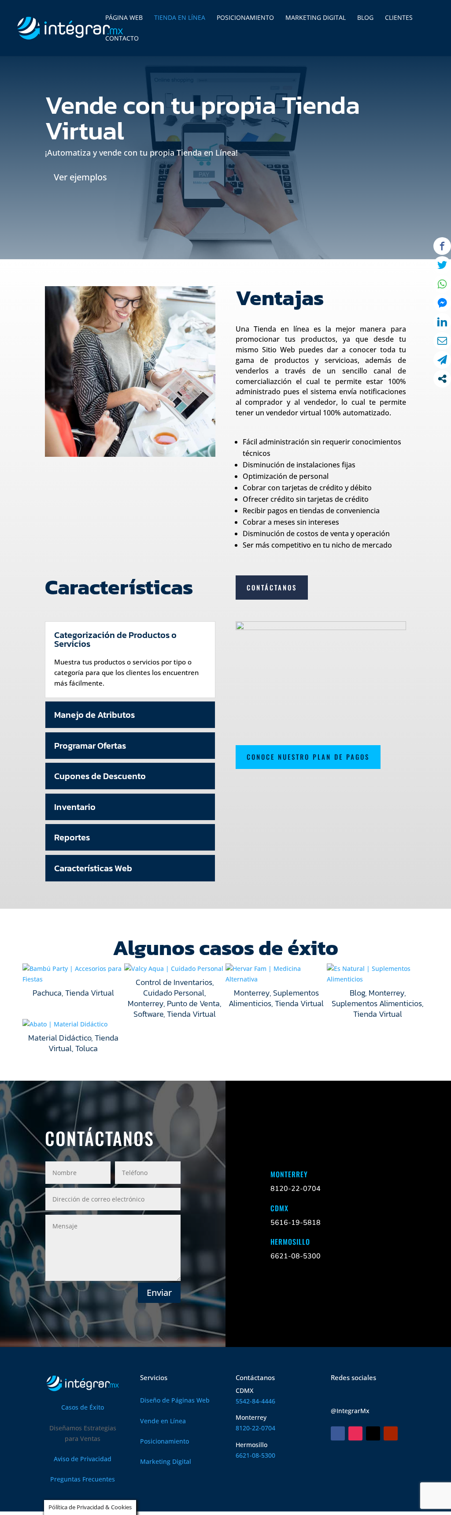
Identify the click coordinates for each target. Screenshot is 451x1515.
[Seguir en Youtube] (391, 1433)
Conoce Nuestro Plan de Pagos (308, 756)
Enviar (159, 1293)
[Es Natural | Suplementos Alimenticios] (377, 974)
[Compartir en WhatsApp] (442, 284)
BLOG (365, 18)
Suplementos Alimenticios (274, 998)
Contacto (122, 38)
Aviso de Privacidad (82, 1459)
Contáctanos (272, 587)
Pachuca (47, 993)
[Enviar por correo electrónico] (442, 341)
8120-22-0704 (255, 1428)
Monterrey (145, 1003)
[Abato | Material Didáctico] (73, 1024)
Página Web (124, 18)
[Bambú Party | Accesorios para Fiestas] (73, 974)
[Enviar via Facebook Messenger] (442, 303)
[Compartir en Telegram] (442, 360)
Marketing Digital (315, 18)
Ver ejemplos (80, 177)
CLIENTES (399, 18)
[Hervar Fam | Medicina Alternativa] (276, 974)
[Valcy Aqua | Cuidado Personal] (175, 968)
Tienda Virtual (89, 993)
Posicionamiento (245, 18)
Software (148, 1014)
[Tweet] (442, 265)
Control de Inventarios (174, 982)
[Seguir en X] (373, 1433)
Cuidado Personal (173, 993)
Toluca (86, 1048)
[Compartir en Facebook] (442, 246)
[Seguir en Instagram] (355, 1433)
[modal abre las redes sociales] (442, 379)
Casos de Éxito (82, 1407)
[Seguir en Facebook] (338, 1433)
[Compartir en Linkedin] (442, 322)
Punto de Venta (193, 1003)
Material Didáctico (59, 1038)
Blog (357, 993)
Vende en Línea (163, 1421)
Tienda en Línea (179, 18)
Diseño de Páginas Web (175, 1400)
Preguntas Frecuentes (82, 1479)
